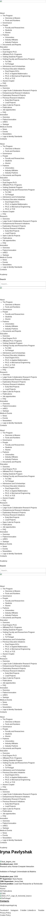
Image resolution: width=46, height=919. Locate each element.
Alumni (7, 32)
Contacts (3, 139)
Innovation (4, 115)
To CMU (8, 61)
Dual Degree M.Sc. (12, 71)
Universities (9, 37)
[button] (23, 277)
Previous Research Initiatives (14, 98)
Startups (6, 124)
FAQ (4, 83)
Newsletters (7, 134)
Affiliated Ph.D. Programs (12, 54)
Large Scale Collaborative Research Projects (20, 90)
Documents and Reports (12, 45)
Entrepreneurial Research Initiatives (16, 93)
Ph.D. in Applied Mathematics (16, 74)
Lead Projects (10, 102)
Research (3, 86)
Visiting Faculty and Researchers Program (19, 59)
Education (4, 47)
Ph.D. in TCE (10, 78)
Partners (6, 35)
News (5, 129)
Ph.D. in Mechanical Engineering (17, 76)
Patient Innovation (9, 119)
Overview (6, 49)
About (2, 13)
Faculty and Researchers (14, 28)
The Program (8, 16)
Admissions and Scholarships (14, 66)
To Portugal (9, 64)
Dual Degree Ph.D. (10, 52)
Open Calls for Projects (11, 105)
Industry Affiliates (11, 40)
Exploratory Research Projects (14, 95)
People (5, 25)
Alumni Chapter (8, 81)
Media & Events (6, 127)
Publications (7, 107)
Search (3, 279)
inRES (5, 122)
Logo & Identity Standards (12, 136)
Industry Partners (11, 42)
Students (8, 30)
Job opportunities (9, 110)
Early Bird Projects (12, 100)
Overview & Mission (12, 18)
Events (5, 132)
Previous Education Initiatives (14, 69)
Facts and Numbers (12, 20)
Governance (7, 23)
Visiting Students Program (12, 57)
